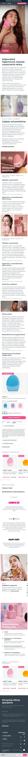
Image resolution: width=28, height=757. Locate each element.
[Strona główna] (14, 7)
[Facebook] (24, 737)
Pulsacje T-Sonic (7, 488)
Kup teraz (5, 50)
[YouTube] (24, 740)
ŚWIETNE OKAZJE (22, 3)
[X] (20, 740)
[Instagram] (20, 737)
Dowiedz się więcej (8, 146)
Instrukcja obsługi (6, 446)
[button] (24, 750)
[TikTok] (20, 747)
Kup (25, 755)
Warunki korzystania (21, 720)
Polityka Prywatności (12, 720)
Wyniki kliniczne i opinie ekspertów (13, 491)
